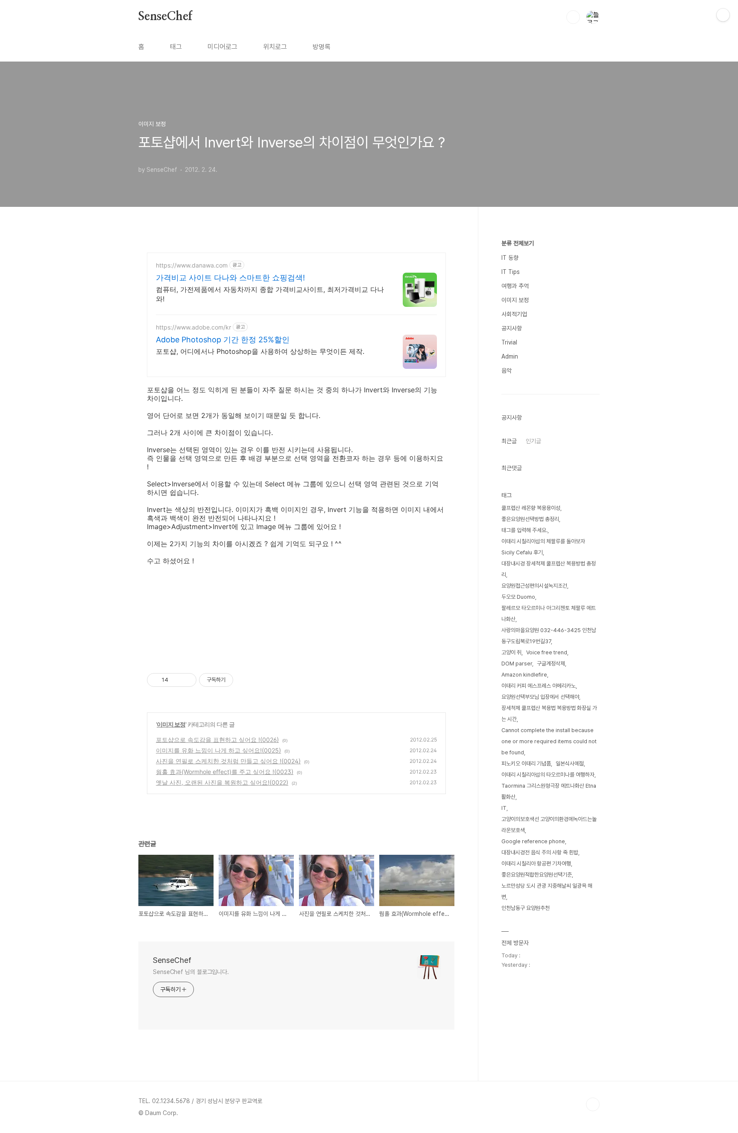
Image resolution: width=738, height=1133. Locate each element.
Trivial (509, 342)
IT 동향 (509, 257)
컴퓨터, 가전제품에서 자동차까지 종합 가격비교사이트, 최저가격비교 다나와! (270, 294)
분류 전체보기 (517, 243)
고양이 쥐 (511, 652)
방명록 (322, 47)
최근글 (509, 441)
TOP (593, 1104)
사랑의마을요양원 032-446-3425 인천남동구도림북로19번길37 (548, 635)
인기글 (533, 441)
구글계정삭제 (551, 663)
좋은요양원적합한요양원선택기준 (536, 874)
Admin (509, 356)
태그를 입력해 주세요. (524, 530)
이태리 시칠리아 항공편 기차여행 (536, 863)
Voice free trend (546, 652)
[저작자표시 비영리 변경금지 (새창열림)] (244, 680)
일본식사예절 (570, 763)
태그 (176, 47)
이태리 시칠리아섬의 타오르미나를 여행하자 (547, 774)
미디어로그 (222, 47)
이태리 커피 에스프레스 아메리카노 (538, 686)
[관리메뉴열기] (723, 15)
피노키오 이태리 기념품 (526, 763)
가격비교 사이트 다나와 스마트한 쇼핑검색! (230, 277)
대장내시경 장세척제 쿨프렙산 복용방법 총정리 (548, 569)
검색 (573, 17)
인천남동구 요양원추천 (525, 908)
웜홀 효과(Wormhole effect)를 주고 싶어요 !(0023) (224, 771)
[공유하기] (176, 680)
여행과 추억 (515, 286)
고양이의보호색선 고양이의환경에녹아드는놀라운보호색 (549, 824)
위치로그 (275, 47)
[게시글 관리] (187, 680)
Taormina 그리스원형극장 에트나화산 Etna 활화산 (548, 791)
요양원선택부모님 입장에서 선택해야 (540, 697)
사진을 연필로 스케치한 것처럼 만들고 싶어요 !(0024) (228, 761)
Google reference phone (533, 841)
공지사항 (511, 328)
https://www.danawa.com (192, 265)
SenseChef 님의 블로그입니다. (191, 971)
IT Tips (510, 271)
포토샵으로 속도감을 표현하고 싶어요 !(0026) (217, 739)
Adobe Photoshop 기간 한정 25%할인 (223, 339)
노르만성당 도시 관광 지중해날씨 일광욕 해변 (546, 891)
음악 (506, 370)
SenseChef (165, 17)
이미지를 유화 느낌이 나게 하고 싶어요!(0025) (218, 750)
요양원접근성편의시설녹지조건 (534, 586)
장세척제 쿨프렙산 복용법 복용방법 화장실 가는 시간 (549, 713)
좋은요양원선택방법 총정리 (530, 519)
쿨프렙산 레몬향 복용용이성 (530, 508)
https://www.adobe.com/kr (193, 327)
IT (504, 808)
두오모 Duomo (518, 597)
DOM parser (516, 663)
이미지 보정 (171, 724)
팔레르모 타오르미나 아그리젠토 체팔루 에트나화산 (548, 613)
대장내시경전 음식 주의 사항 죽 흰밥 (539, 852)
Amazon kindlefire (524, 674)
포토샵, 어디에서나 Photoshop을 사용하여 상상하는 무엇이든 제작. (260, 351)
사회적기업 (514, 314)
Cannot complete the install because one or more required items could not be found (549, 741)
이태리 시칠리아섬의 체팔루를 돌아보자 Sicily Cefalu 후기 (543, 547)
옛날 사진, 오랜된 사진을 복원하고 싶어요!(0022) (222, 782)
